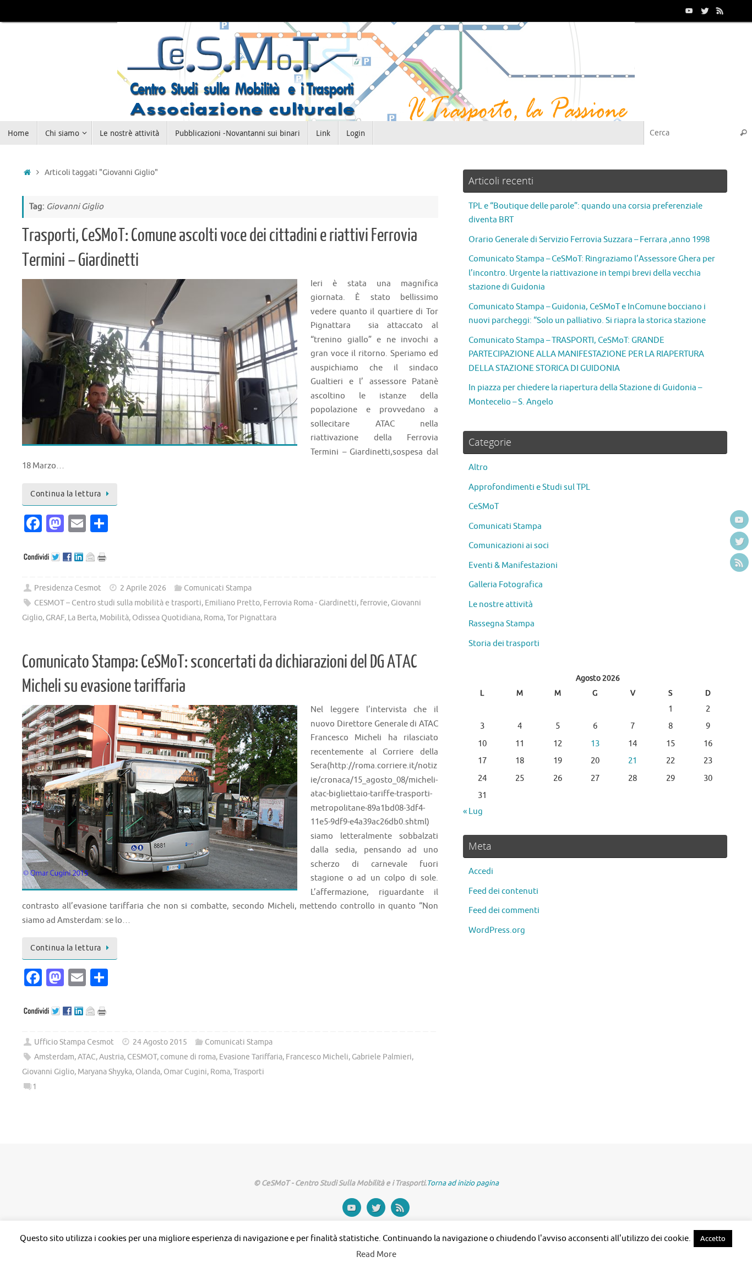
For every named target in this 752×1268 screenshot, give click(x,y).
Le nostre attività (500, 604)
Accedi (480, 871)
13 (595, 744)
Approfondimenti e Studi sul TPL (529, 487)
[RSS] (720, 10)
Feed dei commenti (504, 910)
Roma (214, 617)
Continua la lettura (65, 494)
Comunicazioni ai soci (508, 545)
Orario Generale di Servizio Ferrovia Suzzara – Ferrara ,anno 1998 (589, 239)
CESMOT (142, 1057)
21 (632, 761)
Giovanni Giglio (48, 1071)
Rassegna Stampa (501, 624)
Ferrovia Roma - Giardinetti (310, 603)
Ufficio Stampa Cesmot (74, 1042)
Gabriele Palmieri (382, 1057)
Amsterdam (54, 1057)
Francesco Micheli (317, 1057)
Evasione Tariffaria (250, 1057)
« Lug (473, 811)
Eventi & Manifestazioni (513, 565)
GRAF (55, 617)
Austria (111, 1057)
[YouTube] (689, 10)
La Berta (82, 617)
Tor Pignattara (251, 617)
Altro (478, 467)
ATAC (87, 1057)
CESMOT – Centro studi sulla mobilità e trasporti (117, 603)
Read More (376, 1254)
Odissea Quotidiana (166, 617)
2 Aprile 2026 (143, 588)
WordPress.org (496, 930)
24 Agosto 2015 (160, 1042)
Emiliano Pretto (232, 603)
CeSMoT (483, 506)
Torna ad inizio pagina (463, 1183)
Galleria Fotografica (505, 585)
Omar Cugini (185, 1071)
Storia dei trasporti (504, 643)
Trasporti (248, 1071)
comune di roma (188, 1057)
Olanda (147, 1071)
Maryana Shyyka (105, 1071)
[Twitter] (704, 10)
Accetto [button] (713, 1238)
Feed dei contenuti (503, 891)
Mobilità (114, 617)
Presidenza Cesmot (67, 588)
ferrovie (374, 603)
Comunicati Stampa (218, 588)
